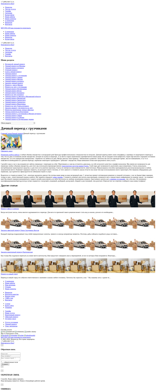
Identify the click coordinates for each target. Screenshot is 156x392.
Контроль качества (12, 294)
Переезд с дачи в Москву (14, 85)
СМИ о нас (9, 298)
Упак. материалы (11, 326)
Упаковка (8, 307)
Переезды (8, 7)
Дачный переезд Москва (14, 79)
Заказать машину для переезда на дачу (19, 108)
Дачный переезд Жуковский (15, 98)
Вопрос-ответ (10, 296)
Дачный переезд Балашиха (14, 93)
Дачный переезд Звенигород (15, 100)
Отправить (5, 364)
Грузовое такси (10, 319)
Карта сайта (9, 305)
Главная (4, 133)
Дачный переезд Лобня (13, 115)
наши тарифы (58, 177)
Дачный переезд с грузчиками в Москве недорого (23, 114)
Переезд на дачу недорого (14, 94)
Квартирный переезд (12, 315)
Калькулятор (9, 15)
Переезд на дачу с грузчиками (16, 87)
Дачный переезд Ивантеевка (15, 104)
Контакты (8, 24)
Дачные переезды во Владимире (16, 112)
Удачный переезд (11, 70)
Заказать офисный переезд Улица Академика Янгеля (20, 230)
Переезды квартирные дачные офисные (19, 110)
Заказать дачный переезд (14, 83)
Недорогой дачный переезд (15, 64)
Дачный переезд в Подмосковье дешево (19, 119)
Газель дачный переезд (13, 72)
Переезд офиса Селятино (10, 209)
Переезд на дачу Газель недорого (17, 106)
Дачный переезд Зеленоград (15, 102)
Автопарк (8, 13)
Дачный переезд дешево (13, 77)
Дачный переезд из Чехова (14, 117)
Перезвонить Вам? (7, 4)
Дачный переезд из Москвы (15, 66)
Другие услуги (10, 9)
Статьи (7, 304)
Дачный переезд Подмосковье (16, 89)
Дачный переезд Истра (13, 91)
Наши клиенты (10, 19)
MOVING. (16, 28)
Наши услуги (10, 313)
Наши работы (10, 17)
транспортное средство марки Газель (75, 166)
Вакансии (8, 22)
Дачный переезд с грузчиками (16, 75)
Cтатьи (9, 133)
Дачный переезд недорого (14, 68)
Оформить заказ (6, 151)
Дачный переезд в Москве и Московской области (23, 96)
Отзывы (8, 287)
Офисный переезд (11, 317)
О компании (9, 20)
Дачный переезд (11, 74)
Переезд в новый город (9, 274)
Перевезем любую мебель (10, 155)
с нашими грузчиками (117, 179)
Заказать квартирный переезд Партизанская (17, 252)
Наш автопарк (10, 285)
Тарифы (8, 11)
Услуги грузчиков (11, 322)
